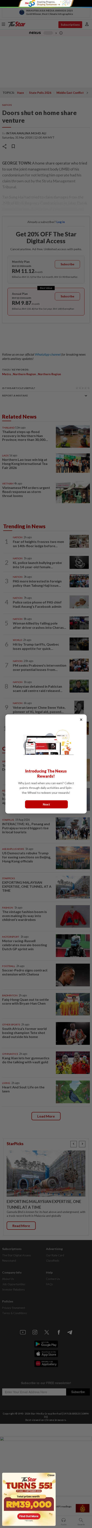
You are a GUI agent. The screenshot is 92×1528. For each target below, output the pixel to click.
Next (46, 804)
